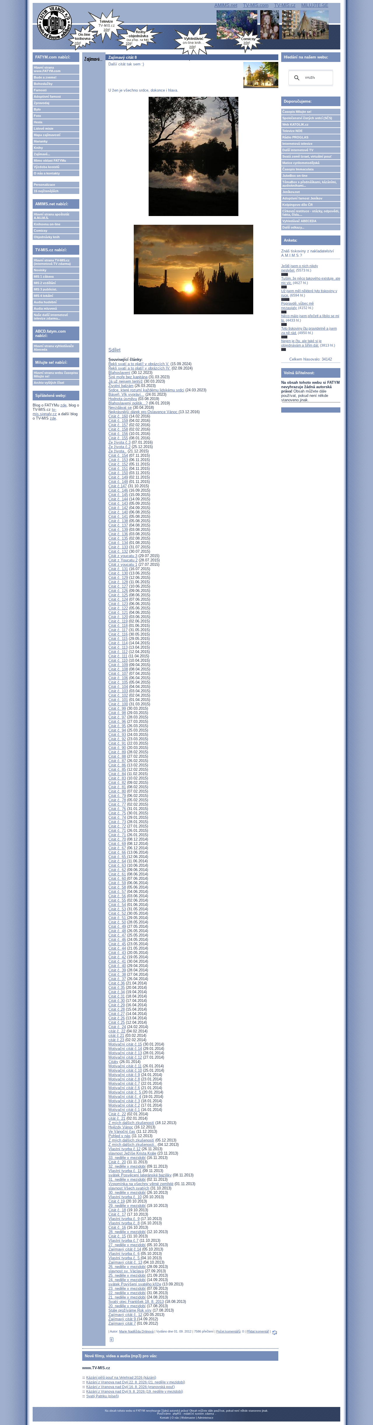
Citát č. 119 (118, 621)
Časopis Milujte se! (297, 111)
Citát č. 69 (117, 843)
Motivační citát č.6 (124, 1088)
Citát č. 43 (117, 952)
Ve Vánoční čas (121, 1131)
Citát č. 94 (117, 730)
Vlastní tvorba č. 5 (124, 1258)
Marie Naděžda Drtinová (136, 1331)
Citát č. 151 (118, 468)
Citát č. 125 (118, 595)
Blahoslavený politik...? (128, 403)
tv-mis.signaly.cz (45, 411)
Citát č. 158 (118, 429)
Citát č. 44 (117, 948)
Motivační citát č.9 (124, 1075)
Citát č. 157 (118, 425)
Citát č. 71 (117, 830)
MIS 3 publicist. (45, 289)
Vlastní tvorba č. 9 (124, 1219)
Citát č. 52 (117, 913)
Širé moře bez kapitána (127, 377)
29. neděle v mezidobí (127, 1205)
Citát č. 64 (117, 861)
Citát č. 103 (118, 691)
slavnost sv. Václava (126, 1271)
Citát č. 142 (118, 508)
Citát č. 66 (117, 852)
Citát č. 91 (117, 743)
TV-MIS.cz (284, 5)
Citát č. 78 (117, 800)
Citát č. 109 (118, 665)
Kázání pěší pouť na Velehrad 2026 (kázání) (121, 1378)
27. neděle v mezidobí (127, 1245)
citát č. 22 (116, 1031)
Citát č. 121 (118, 612)
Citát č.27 (116, 1014)
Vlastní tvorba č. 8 (124, 1223)
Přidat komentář (258, 1331)
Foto (37, 115)
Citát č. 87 (117, 761)
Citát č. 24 (117, 1027)
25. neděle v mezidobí (127, 1275)
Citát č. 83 (117, 778)
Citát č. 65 (117, 857)
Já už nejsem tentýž (125, 381)
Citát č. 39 (117, 970)
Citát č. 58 (117, 887)
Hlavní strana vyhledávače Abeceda (54, 347)
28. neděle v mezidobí (127, 1232)
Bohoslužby (43, 83)
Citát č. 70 (117, 839)
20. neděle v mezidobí (127, 1306)
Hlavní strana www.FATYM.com (47, 69)
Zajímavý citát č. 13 (125, 1262)
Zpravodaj (41, 103)
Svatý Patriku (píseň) (102, 1396)
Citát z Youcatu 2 (123, 560)
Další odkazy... (293, 227)
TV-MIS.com (255, 5)
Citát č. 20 (117, 1162)
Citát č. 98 (117, 713)
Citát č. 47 (117, 935)
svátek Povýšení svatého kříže (134, 1284)
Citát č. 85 (117, 769)
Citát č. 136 (118, 534)
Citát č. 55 (117, 900)
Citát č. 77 (117, 804)
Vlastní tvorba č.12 (124, 1149)
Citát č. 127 (118, 586)
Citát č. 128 (118, 582)
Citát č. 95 (117, 726)
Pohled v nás (119, 1136)
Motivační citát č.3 (124, 1101)
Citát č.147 (117, 486)
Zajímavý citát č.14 (124, 1249)
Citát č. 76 (117, 809)
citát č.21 (116, 1035)
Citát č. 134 (118, 543)
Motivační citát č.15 (125, 1044)
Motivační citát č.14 (125, 1048)
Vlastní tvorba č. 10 (125, 1197)
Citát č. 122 (118, 608)
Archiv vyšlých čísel (49, 382)
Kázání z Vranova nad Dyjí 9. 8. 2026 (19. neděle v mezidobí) (134, 1392)
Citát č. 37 (117, 979)
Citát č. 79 (117, 795)
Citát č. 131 (118, 569)
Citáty (113, 1062)
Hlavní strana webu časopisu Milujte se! (56, 374)
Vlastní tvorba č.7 (123, 1240)
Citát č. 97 (117, 717)
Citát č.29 (116, 1005)
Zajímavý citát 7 (122, 1323)
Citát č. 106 (118, 678)
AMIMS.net (225, 5)
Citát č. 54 (117, 905)
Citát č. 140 (118, 512)
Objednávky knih (47, 237)
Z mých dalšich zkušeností (131, 1123)
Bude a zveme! (45, 77)
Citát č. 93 (117, 734)
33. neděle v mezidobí (127, 1157)
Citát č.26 (116, 1018)
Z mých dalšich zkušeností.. (132, 1144)
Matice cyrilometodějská (300, 163)
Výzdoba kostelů (46, 167)
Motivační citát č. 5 (125, 1092)
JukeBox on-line (294, 175)
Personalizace (44, 184)
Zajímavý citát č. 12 (125, 1314)
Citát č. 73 (117, 822)
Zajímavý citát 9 (122, 1319)
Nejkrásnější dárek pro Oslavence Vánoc (143, 412)
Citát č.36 (116, 983)
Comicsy (40, 230)
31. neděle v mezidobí (127, 1179)
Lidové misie (43, 128)
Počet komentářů (228, 1331)
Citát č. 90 (117, 748)
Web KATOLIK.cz (295, 124)
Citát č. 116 (118, 634)
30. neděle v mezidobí (127, 1192)
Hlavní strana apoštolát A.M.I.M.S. (51, 216)
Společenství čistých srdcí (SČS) (307, 118)
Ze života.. (117, 451)
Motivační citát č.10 (125, 1070)
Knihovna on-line (47, 224)
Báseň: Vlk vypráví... (126, 394)
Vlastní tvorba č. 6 (124, 1253)
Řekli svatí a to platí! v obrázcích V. (138, 364)
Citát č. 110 (118, 660)
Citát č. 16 (117, 1227)
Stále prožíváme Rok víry (130, 1310)
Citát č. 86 (117, 765)
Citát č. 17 (117, 1214)
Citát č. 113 (118, 647)
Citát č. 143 (118, 503)
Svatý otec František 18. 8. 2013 (136, 1301)
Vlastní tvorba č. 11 (124, 1171)
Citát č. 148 (118, 481)
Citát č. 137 (118, 525)
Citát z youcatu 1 (122, 564)
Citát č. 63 (117, 865)
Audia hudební (45, 302)
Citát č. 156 (118, 433)
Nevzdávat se (120, 407)
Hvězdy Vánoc (120, 1127)
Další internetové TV (297, 150)
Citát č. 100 (118, 704)
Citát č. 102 (118, 695)
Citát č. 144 (118, 499)
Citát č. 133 (118, 547)
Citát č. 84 (117, 774)
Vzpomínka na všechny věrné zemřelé (140, 1184)
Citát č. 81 (117, 787)
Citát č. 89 (117, 752)
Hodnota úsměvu (122, 399)
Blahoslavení (119, 372)
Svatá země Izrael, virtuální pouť (307, 156)
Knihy (38, 147)
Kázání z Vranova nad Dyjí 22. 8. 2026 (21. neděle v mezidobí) (135, 1382)
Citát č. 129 (118, 577)
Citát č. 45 (117, 944)
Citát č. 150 (118, 473)
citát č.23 (116, 1040)
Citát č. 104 (118, 686)
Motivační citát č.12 (125, 1057)
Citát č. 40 (117, 966)
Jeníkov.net (291, 192)
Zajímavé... (42, 154)
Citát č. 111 (117, 656)
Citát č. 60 (117, 878)
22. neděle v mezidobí (127, 1293)
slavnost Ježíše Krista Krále (132, 1153)
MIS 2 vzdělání (45, 283)
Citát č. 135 (118, 538)
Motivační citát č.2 (124, 1105)
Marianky (40, 141)
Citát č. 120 (118, 617)
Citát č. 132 (118, 551)
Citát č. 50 (117, 922)
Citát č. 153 (118, 460)
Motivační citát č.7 (124, 1083)
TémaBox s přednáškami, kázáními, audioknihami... (309, 183)
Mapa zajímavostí (47, 135)
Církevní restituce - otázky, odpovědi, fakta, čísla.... (310, 212)
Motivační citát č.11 (125, 1066)
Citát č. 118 (118, 625)
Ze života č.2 (119, 447)
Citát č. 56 (117, 896)
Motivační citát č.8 (124, 1079)
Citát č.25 (116, 1022)
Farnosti (40, 90)
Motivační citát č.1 (124, 1109)
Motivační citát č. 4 (124, 1096)
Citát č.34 (116, 992)
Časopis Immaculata (298, 169)
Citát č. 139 (118, 529)
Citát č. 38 (117, 974)
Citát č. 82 (117, 782)
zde (63, 405)
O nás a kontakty (47, 173)
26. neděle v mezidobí (127, 1267)
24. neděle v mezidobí (127, 1280)
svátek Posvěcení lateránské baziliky (140, 1175)
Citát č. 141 (118, 516)
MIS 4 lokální (43, 295)
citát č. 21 (116, 1118)
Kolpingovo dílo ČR (297, 204)
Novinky (40, 270)
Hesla (38, 122)
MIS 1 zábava (44, 276)
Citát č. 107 (118, 673)
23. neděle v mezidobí (127, 1288)
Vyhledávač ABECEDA (299, 221)
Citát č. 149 (118, 477)
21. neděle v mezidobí (127, 1297)
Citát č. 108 (118, 669)
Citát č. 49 (117, 926)
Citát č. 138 (118, 521)
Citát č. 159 (118, 420)
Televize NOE (292, 131)
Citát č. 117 (118, 630)
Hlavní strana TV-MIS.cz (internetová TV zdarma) (52, 261)
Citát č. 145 (118, 495)
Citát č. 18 (117, 1210)
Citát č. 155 (118, 438)
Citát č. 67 (117, 848)
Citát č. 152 (118, 464)
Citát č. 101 (118, 700)
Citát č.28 (116, 1009)
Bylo (37, 109)
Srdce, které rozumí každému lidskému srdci (146, 390)
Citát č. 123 (118, 604)
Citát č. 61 (117, 874)
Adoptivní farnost (47, 96)
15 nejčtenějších (46, 191)
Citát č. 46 (117, 939)
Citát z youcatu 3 (122, 556)
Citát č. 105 (118, 682)
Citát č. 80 (117, 791)
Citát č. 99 (117, 708)
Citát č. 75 (117, 813)
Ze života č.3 (119, 442)
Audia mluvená (45, 308)
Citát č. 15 (117, 1236)
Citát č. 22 (117, 1114)
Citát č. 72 (117, 826)
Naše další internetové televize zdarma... (51, 316)
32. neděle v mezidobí (127, 1166)
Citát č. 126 (118, 590)
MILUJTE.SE (314, 5)
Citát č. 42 (117, 957)
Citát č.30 (116, 1000)
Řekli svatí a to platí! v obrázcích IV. (139, 368)
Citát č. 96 (117, 721)
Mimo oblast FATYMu (50, 160)
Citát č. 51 (117, 918)
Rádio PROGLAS (295, 137)
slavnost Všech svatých (128, 1188)
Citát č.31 (116, 996)
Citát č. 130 (118, 573)
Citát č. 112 (118, 652)
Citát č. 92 (117, 739)
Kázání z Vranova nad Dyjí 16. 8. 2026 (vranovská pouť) (130, 1387)
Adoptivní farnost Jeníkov (302, 198)
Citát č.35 (116, 987)
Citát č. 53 (117, 909)
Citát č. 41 (117, 961)
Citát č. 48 (117, 931)
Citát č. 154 (118, 455)
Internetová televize (297, 143)
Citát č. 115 (118, 638)
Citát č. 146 (118, 490)
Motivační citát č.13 (125, 1053)
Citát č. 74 (117, 817)
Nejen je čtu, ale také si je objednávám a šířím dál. (301, 343)
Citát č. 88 (117, 756)
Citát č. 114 (118, 643)
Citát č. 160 (118, 416)
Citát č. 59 (117, 883)
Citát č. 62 (117, 870)
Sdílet (114, 349)
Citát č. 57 (117, 891)
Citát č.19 (116, 1201)
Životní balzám (120, 386)
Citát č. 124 (118, 599)
